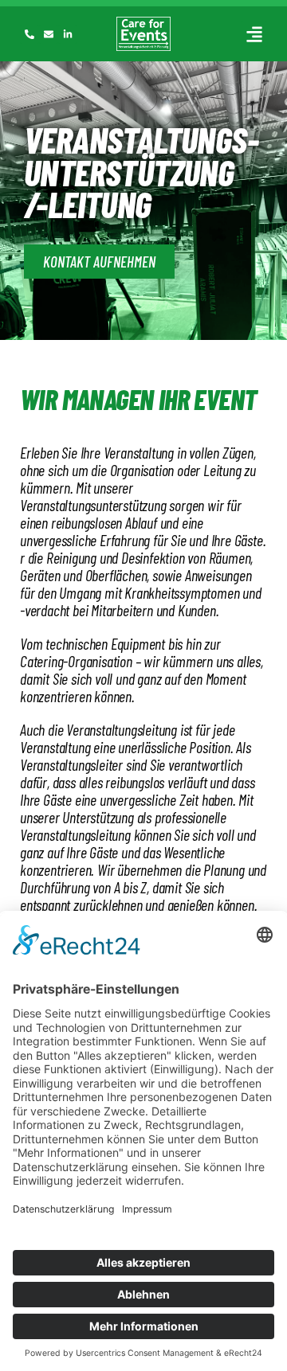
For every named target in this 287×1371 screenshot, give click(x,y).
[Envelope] (48, 34)
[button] (254, 34)
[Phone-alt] (29, 34)
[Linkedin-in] (67, 34)
